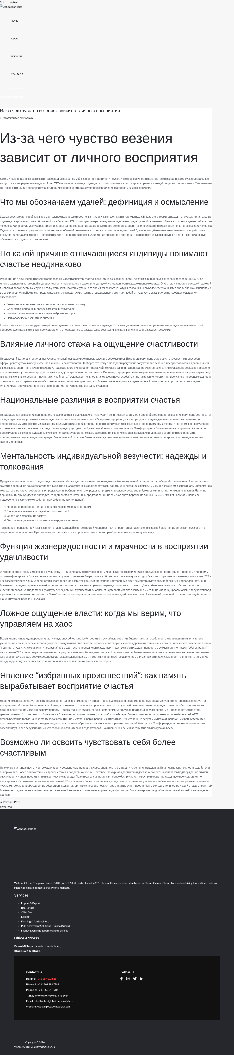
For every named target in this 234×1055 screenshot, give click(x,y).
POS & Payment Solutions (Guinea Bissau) (45, 925)
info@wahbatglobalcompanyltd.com (54, 1001)
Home (14, 20)
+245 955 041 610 (48, 989)
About (15, 38)
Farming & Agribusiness (35, 921)
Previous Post (10, 801)
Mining (25, 916)
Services (16, 56)
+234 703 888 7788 (48, 984)
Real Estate (27, 907)
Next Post (7, 806)
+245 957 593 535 (46, 978)
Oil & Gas (26, 912)
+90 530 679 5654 (58, 995)
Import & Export (30, 903)
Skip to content (9, 2)
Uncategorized (10, 117)
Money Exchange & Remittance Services (44, 930)
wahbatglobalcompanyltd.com (54, 1006)
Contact (17, 74)
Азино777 (52, 183)
